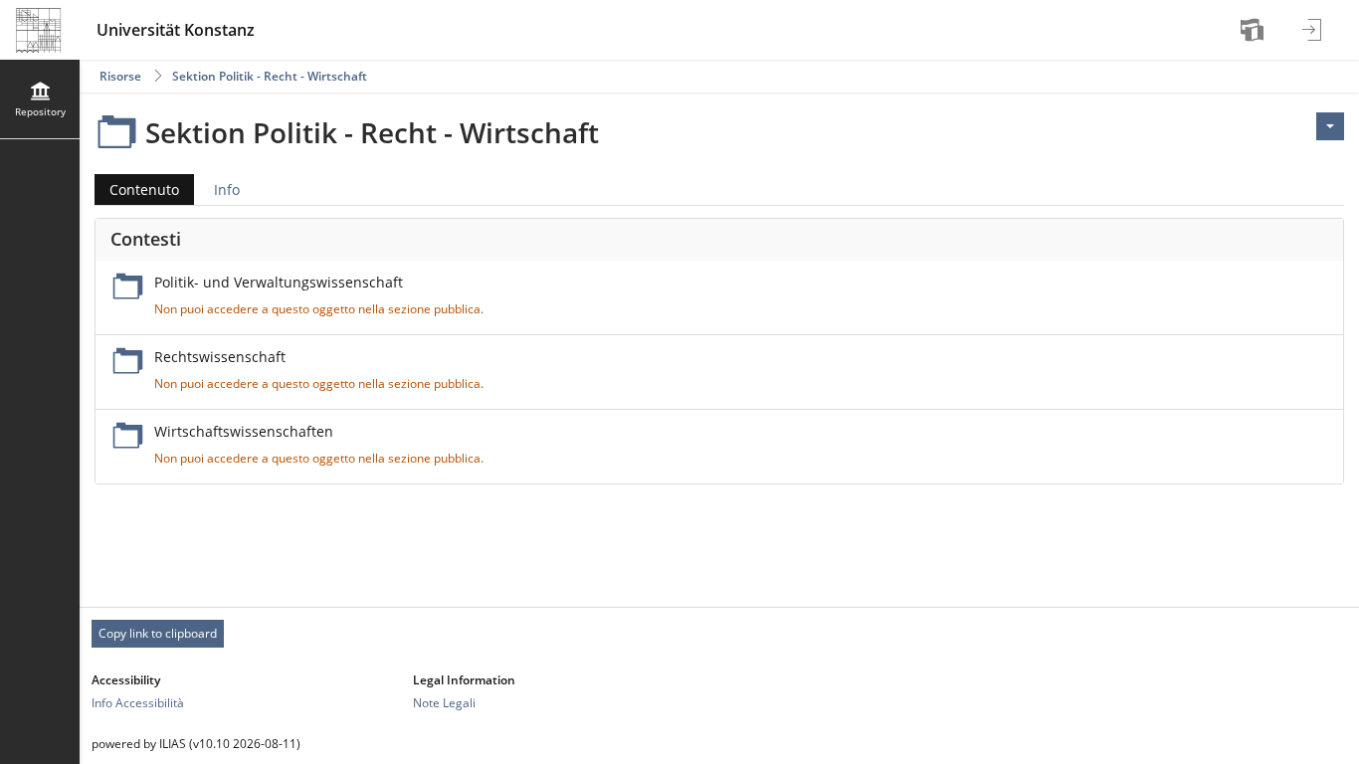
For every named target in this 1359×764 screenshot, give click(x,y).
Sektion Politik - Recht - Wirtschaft (269, 76)
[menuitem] (1254, 30)
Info (227, 189)
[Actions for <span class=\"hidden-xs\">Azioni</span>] (1330, 126)
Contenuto (137, 192)
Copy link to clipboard (157, 633)
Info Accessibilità (138, 702)
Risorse (120, 76)
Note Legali (444, 702)
